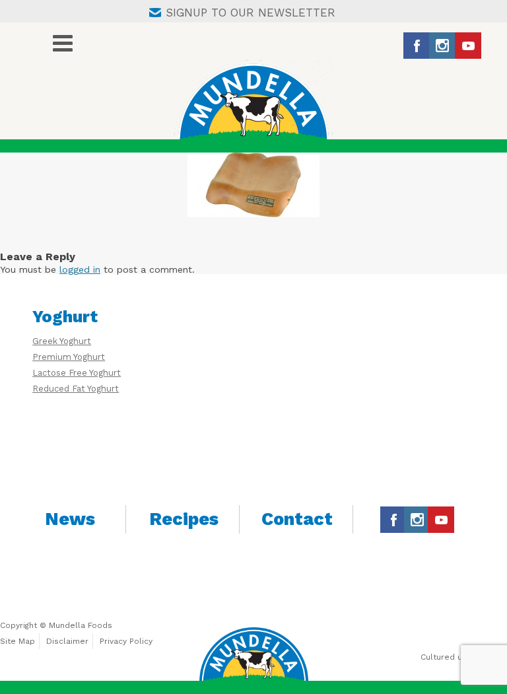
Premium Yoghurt (68, 357)
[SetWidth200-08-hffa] (253, 185)
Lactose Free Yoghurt (76, 373)
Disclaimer (67, 641)
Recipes (184, 519)
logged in (79, 269)
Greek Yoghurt (61, 341)
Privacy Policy (126, 641)
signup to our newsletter (250, 12)
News (70, 519)
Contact (297, 519)
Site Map (17, 641)
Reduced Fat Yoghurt (75, 389)
